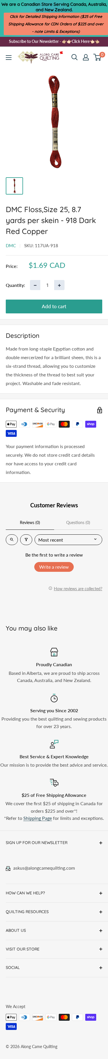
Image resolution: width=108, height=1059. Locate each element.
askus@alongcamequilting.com (44, 868)
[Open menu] (9, 57)
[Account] (86, 57)
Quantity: (15, 285)
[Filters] (26, 539)
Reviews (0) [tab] (30, 522)
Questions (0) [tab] (78, 522)
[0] (97, 57)
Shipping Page (37, 818)
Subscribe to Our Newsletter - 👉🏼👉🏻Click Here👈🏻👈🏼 (54, 41)
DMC (11, 245)
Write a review (54, 567)
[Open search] (74, 57)
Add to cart (54, 306)
